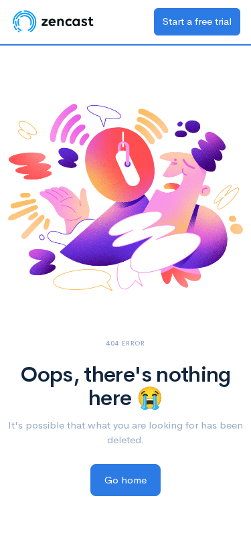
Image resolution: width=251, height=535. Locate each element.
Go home (125, 479)
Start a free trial (197, 21)
